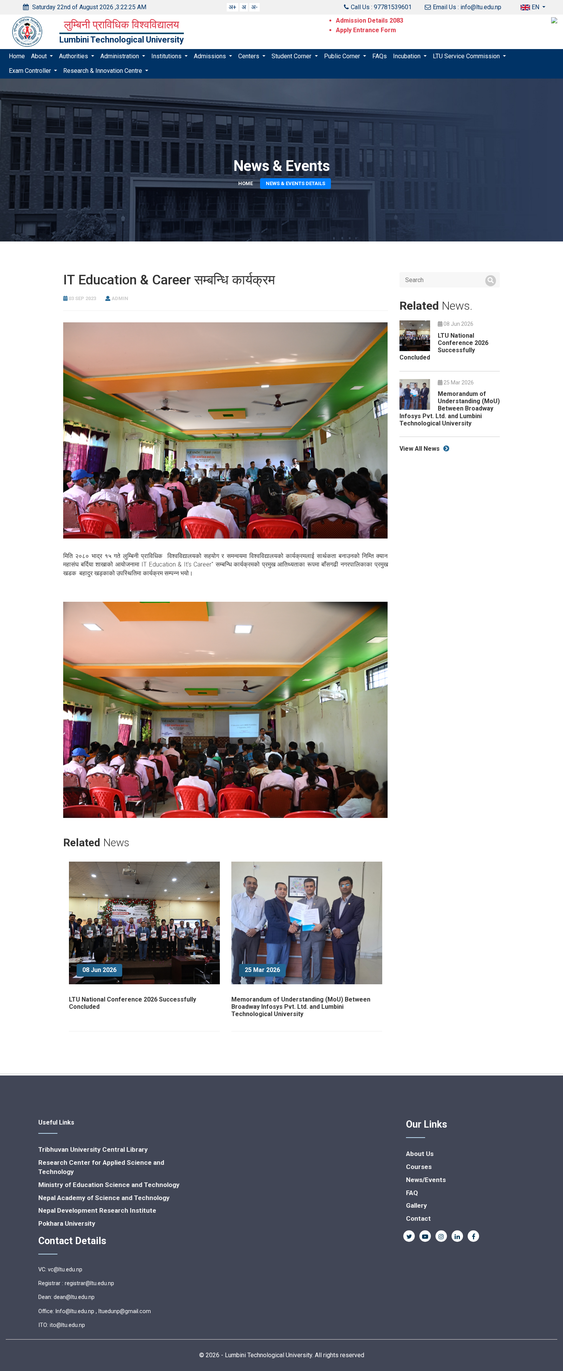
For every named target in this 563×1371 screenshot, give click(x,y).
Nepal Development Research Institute (97, 1210)
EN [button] (535, 7)
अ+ (232, 7)
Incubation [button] (407, 56)
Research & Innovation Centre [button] (103, 71)
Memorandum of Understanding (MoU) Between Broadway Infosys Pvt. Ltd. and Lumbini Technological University (300, 1007)
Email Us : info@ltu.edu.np (467, 7)
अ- (254, 7)
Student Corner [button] (292, 56)
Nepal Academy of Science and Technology (104, 1198)
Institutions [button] (167, 56)
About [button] (39, 56)
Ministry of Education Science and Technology (109, 1185)
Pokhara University (66, 1223)
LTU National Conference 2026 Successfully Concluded (443, 346)
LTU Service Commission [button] (467, 56)
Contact (418, 1218)
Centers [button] (249, 56)
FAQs (379, 56)
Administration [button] (120, 56)
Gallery (416, 1205)
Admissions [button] (210, 56)
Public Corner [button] (343, 56)
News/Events (426, 1180)
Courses (419, 1167)
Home (17, 56)
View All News (420, 448)
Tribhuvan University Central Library (93, 1149)
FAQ (412, 1193)
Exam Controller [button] (30, 71)
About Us (420, 1154)
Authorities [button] (74, 56)
